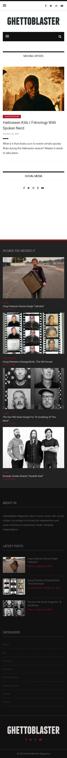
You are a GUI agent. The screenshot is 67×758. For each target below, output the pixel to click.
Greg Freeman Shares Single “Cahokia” (23, 306)
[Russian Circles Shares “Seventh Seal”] (33, 448)
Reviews (7, 669)
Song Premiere (9, 358)
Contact (7, 702)
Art (4, 652)
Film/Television (12, 116)
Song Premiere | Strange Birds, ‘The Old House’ (27, 361)
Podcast (7, 661)
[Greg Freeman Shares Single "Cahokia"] (33, 279)
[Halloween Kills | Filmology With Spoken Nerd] (33, 88)
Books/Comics (11, 685)
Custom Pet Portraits (14, 215)
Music (6, 644)
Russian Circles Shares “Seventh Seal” (23, 476)
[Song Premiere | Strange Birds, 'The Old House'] (33, 334)
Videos (6, 303)
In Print (6, 693)
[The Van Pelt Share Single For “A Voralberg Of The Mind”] (33, 389)
